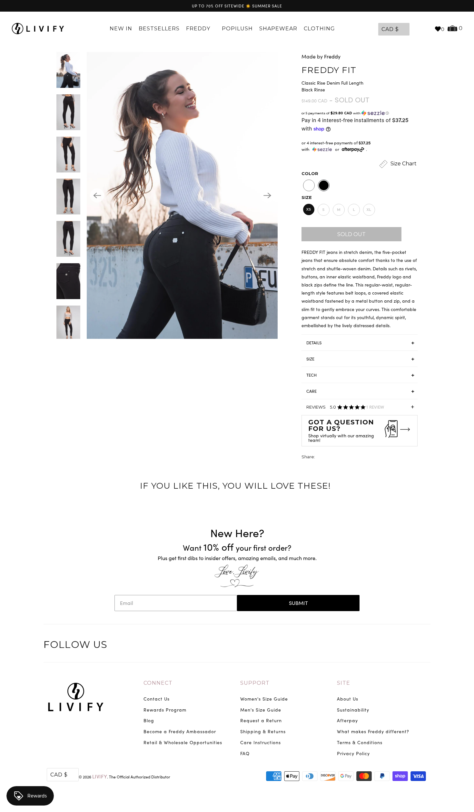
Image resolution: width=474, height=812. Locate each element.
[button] (359, 113)
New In (121, 29)
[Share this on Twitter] (320, 457)
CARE (311, 391)
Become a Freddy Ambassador (179, 731)
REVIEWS (360, 409)
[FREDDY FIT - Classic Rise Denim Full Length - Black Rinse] (182, 195)
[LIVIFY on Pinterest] (411, 646)
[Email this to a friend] (356, 457)
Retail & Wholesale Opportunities (182, 742)
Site (343, 683)
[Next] (267, 195)
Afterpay (347, 720)
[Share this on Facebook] (332, 457)
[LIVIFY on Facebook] (398, 646)
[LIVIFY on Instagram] (425, 646)
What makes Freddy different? (373, 731)
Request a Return (261, 720)
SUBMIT (298, 602)
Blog (148, 720)
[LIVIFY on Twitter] (384, 646)
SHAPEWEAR (278, 29)
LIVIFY (99, 776)
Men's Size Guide (260, 710)
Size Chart (403, 164)
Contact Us (156, 699)
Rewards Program (164, 710)
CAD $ (390, 29)
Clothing (320, 29)
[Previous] (97, 195)
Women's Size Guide (264, 699)
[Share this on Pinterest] (344, 457)
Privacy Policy (353, 753)
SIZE (310, 359)
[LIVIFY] (38, 29)
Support (255, 683)
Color (309, 173)
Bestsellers (159, 29)
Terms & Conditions (359, 742)
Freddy (199, 29)
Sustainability (353, 710)
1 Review (375, 407)
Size (306, 197)
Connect (158, 683)
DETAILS (313, 343)
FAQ (245, 753)
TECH (311, 375)
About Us (347, 699)
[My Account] (416, 29)
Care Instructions (260, 742)
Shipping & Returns (263, 731)
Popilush (237, 29)
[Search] (426, 29)
